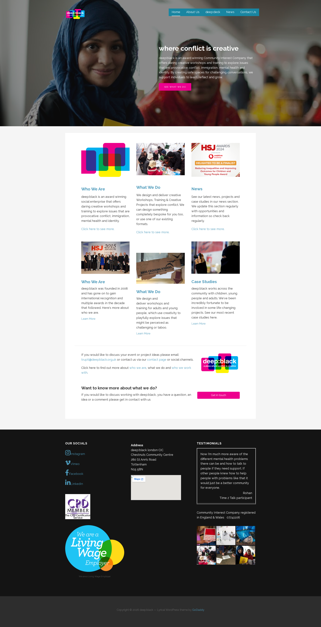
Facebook (76, 474)
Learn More (88, 318)
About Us (192, 12)
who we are (137, 368)
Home (176, 12)
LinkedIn (77, 484)
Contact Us (248, 12)
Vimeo (75, 464)
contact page (156, 359)
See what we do (175, 87)
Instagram (78, 454)
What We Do (148, 187)
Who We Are (93, 189)
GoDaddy (198, 609)
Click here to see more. (97, 229)
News (230, 12)
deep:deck (212, 12)
